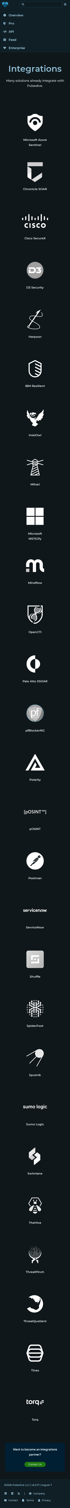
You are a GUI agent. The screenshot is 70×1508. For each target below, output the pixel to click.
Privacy (46, 1500)
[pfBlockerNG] (35, 713)
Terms (30, 1500)
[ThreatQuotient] (35, 1304)
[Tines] (35, 1353)
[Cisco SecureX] (35, 221)
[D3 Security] (35, 270)
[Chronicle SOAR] (35, 172)
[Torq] (35, 1402)
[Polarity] (35, 762)
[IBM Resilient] (35, 369)
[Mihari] (35, 467)
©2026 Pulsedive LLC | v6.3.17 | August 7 (28, 1485)
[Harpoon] (35, 319)
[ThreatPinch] (35, 1255)
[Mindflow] (35, 566)
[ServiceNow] (35, 910)
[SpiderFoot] (35, 1009)
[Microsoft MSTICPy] (35, 516)
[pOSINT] (35, 812)
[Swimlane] (35, 1156)
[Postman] (35, 861)
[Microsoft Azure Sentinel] (35, 123)
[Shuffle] (35, 959)
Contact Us (35, 1464)
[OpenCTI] (35, 615)
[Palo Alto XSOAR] (35, 664)
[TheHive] (35, 1205)
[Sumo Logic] (35, 1107)
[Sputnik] (35, 1058)
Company (39, 1493)
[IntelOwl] (35, 418)
